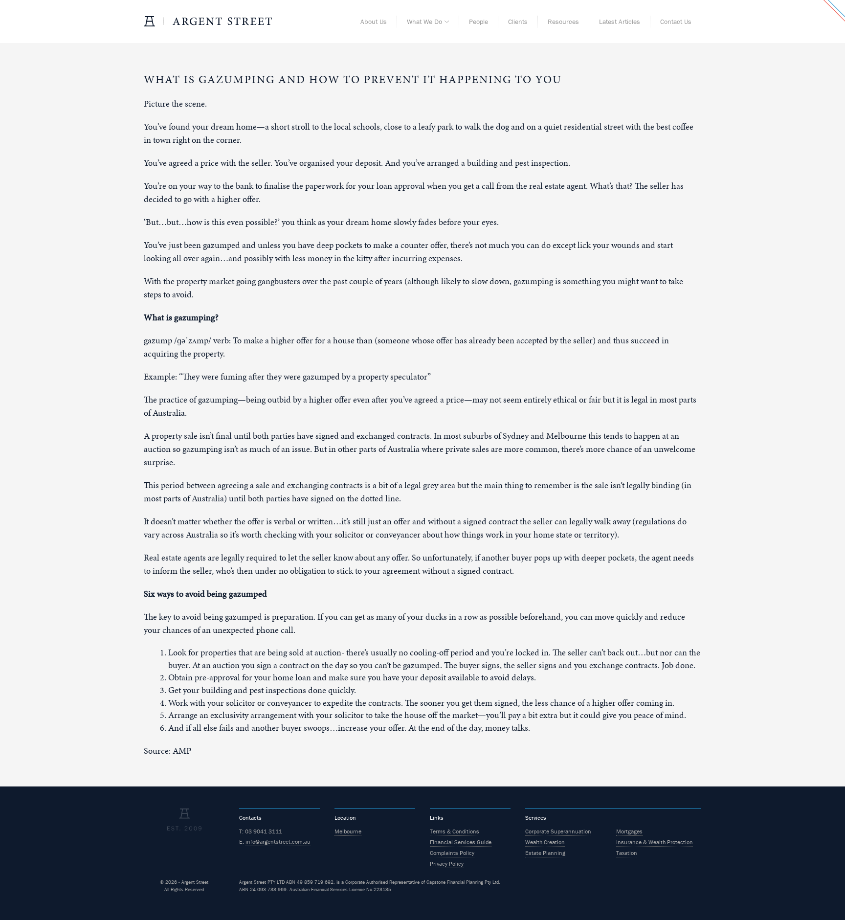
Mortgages (629, 831)
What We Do (424, 21)
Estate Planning (545, 852)
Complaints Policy (452, 852)
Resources (563, 21)
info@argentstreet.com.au (278, 841)
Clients (518, 21)
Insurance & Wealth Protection (654, 842)
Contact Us (675, 21)
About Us (373, 21)
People (478, 21)
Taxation (626, 852)
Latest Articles (619, 21)
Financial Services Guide (460, 842)
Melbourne (347, 831)
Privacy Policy (447, 863)
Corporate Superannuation (558, 831)
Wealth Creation (545, 842)
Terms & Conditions (454, 831)
